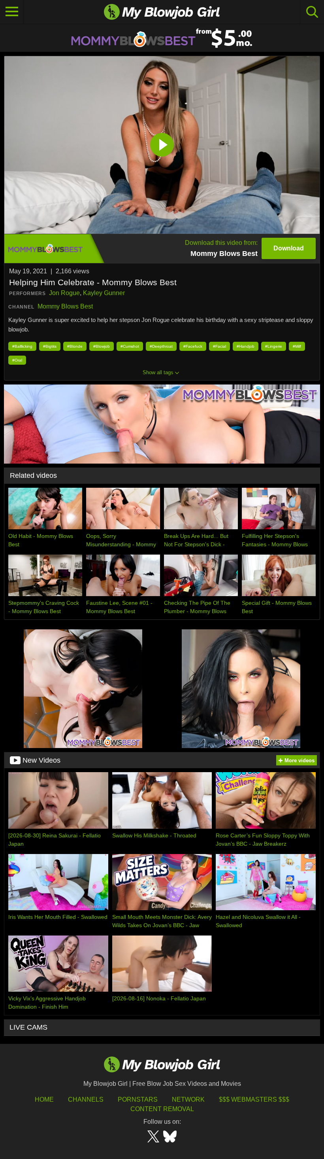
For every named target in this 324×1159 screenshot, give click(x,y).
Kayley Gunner (104, 293)
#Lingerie (273, 346)
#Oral (17, 360)
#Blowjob (101, 346)
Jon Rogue (64, 293)
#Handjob (245, 346)
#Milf (297, 346)
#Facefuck (192, 346)
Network (188, 1099)
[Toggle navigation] (12, 12)
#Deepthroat (161, 346)
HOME (44, 1099)
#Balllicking (22, 346)
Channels (86, 1099)
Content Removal (162, 1109)
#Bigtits (50, 346)
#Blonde (75, 346)
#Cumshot (130, 346)
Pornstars (138, 1099)
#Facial (219, 346)
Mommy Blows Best (65, 306)
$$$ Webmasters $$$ (254, 1099)
